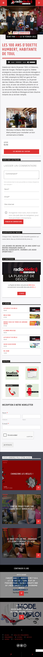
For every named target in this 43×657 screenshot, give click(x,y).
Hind (5, 554)
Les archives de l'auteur (21, 151)
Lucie (5, 487)
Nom (5, 413)
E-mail (5, 424)
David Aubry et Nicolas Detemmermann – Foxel (21, 611)
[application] (21, 62)
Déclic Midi (7, 315)
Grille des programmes (21, 635)
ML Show (6, 351)
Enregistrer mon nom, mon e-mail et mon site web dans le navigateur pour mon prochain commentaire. (24, 213)
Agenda (7, 639)
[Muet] (28, 62)
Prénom (4, 420)
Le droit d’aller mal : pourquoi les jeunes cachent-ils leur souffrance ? (22, 541)
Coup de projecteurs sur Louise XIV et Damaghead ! (21, 508)
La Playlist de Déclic (10, 308)
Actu (15, 33)
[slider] (33, 62)
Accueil (7, 635)
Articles (29, 637)
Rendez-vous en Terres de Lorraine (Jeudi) (15, 323)
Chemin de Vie (24, 33)
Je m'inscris (8, 445)
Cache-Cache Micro (10, 344)
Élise (18, 36)
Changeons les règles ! (22, 474)
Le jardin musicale (10, 330)
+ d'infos (21, 293)
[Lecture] (9, 62)
